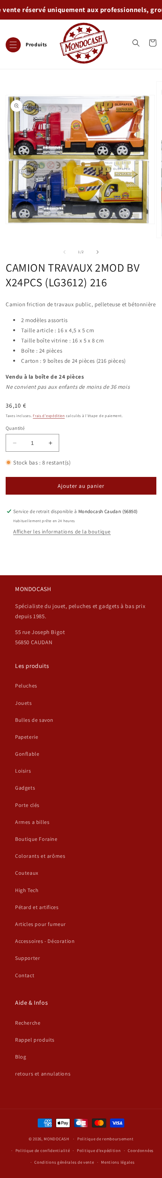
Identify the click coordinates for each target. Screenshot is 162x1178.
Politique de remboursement (105, 1138)
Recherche (27, 1022)
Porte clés (27, 805)
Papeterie (26, 736)
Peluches (26, 685)
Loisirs (23, 770)
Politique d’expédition (99, 1150)
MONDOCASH (56, 1138)
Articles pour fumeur (40, 924)
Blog (20, 1056)
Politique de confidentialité (42, 1150)
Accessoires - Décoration (45, 941)
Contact (24, 975)
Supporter (27, 958)
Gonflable (27, 753)
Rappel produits (35, 1039)
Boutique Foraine (36, 839)
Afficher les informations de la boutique (62, 531)
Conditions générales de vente (64, 1162)
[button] (26, 43)
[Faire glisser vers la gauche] (64, 252)
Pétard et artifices (36, 907)
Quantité (15, 428)
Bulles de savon (34, 720)
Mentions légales (117, 1162)
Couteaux (26, 872)
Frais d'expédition (49, 415)
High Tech (26, 890)
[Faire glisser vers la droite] (97, 252)
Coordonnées (141, 1150)
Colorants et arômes (40, 856)
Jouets (23, 703)
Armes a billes (32, 822)
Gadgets (25, 787)
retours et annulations (42, 1073)
